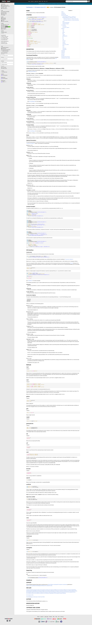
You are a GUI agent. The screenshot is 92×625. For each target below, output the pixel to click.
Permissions (4, 48)
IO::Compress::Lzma (58, 590)
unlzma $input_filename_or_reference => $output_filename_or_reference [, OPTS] (69, 17)
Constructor (64, 26)
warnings (29, 211)
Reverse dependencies (4, 41)
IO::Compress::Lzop (46, 592)
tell (62, 37)
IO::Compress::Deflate (53, 589)
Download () (5, 11)
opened (63, 42)
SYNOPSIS (63, 13)
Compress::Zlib (29, 589)
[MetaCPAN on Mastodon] (10, 622)
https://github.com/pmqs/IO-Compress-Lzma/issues (57, 584)
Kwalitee (3, 26)
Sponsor (32, 1)
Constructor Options (65, 27)
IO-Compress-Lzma (5, 5)
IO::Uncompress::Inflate (61, 589)
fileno (63, 45)
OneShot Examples (65, 23)
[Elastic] (59, 619)
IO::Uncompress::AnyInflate (48, 593)
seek (63, 39)
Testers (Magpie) (5, 25)
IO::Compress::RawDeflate (71, 589)
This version (4, 67)
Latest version (4, 68)
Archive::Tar (39, 596)
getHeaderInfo (64, 35)
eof (63, 38)
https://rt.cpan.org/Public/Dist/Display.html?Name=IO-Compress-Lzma (39, 585)
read (63, 29)
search (3, 53)
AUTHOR (62, 55)
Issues (3, 20)
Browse (3, 13)
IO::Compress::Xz (65, 590)
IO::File (29, 222)
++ (48, 7)
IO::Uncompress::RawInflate (31, 590)
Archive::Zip (35, 596)
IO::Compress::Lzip (29, 592)
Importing (63, 50)
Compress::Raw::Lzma (4, 36)
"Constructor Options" (30, 143)
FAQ (42, 1)
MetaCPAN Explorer (5, 47)
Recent (40, 1)
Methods (62, 28)
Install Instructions (5, 50)
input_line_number (65, 44)
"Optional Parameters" (32, 71)
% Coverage (4, 27)
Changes (3, 14)
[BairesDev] (37, 619)
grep (3, 57)
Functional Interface (64, 15)
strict (29, 210)
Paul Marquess (5, 75)
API (46, 1)
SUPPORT (63, 53)
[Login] (89, 1)
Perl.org (61, 616)
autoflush (64, 43)
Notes (63, 21)
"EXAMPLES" (30, 280)
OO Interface (63, 24)
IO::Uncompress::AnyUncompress (60, 593)
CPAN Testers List (4, 42)
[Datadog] (49, 619)
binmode (63, 40)
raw (5, 12)
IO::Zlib (43, 596)
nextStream (64, 48)
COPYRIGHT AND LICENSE (65, 57)
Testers (3, 24)
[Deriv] (54, 619)
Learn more (66, 3)
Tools (45, 1)
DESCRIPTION (63, 14)
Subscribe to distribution (6, 49)
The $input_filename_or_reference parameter (71, 18)
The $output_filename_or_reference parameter (71, 20)
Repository (4, 19)
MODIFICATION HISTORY (65, 56)
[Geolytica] (39, 622)
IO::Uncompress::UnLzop (55, 592)
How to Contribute (5, 21)
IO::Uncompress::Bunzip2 (49, 590)
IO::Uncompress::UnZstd (38, 593)
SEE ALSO (63, 54)
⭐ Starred (51, 7)
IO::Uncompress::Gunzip (43, 589)
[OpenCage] (57, 622)
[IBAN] (42, 622)
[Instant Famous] (46, 622)
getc (63, 33)
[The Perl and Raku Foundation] (61, 622)
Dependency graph (4, 43)
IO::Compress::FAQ (29, 595)
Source (3, 12)
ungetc (63, 34)
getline (63, 32)
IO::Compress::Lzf (63, 592)
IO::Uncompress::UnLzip (38, 592)
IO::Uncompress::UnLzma (32, 61)
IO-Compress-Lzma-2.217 (40, 7)
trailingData (64, 49)
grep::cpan (36, 1)
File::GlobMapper (32, 101)
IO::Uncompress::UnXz (73, 590)
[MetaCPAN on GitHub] (7, 622)
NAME (62, 11)
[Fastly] (64, 619)
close (63, 46)
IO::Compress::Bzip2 (40, 590)
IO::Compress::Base (4, 37)
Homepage (4, 18)
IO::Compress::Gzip (35, 589)
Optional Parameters (65, 22)
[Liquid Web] (51, 622)
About (29, 1)
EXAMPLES (63, 51)
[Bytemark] (43, 619)
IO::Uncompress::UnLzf (71, 592)
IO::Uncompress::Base (4, 38)
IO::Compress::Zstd (29, 593)
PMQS (4, 81)
